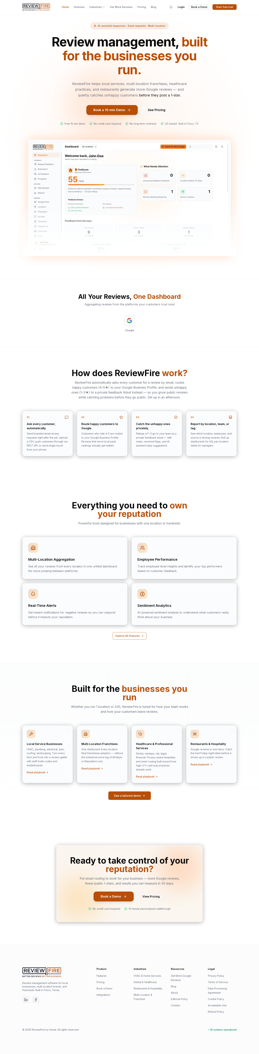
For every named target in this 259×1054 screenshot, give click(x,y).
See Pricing (156, 110)
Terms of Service (218, 982)
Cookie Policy (216, 999)
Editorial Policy (179, 999)
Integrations (103, 994)
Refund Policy (216, 1011)
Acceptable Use (217, 1005)
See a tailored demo (127, 795)
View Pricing (151, 896)
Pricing (141, 6)
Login (181, 6)
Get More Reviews (121, 6)
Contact (175, 1005)
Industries (96, 6)
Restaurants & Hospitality (148, 988)
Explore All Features (128, 635)
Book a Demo (199, 6)
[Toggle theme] (171, 7)
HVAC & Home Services (147, 975)
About (174, 992)
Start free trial (224, 6)
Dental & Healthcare (145, 982)
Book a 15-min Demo (109, 110)
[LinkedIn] (25, 999)
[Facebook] (35, 999)
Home (65, 6)
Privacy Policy (216, 975)
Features (79, 6)
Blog (153, 6)
